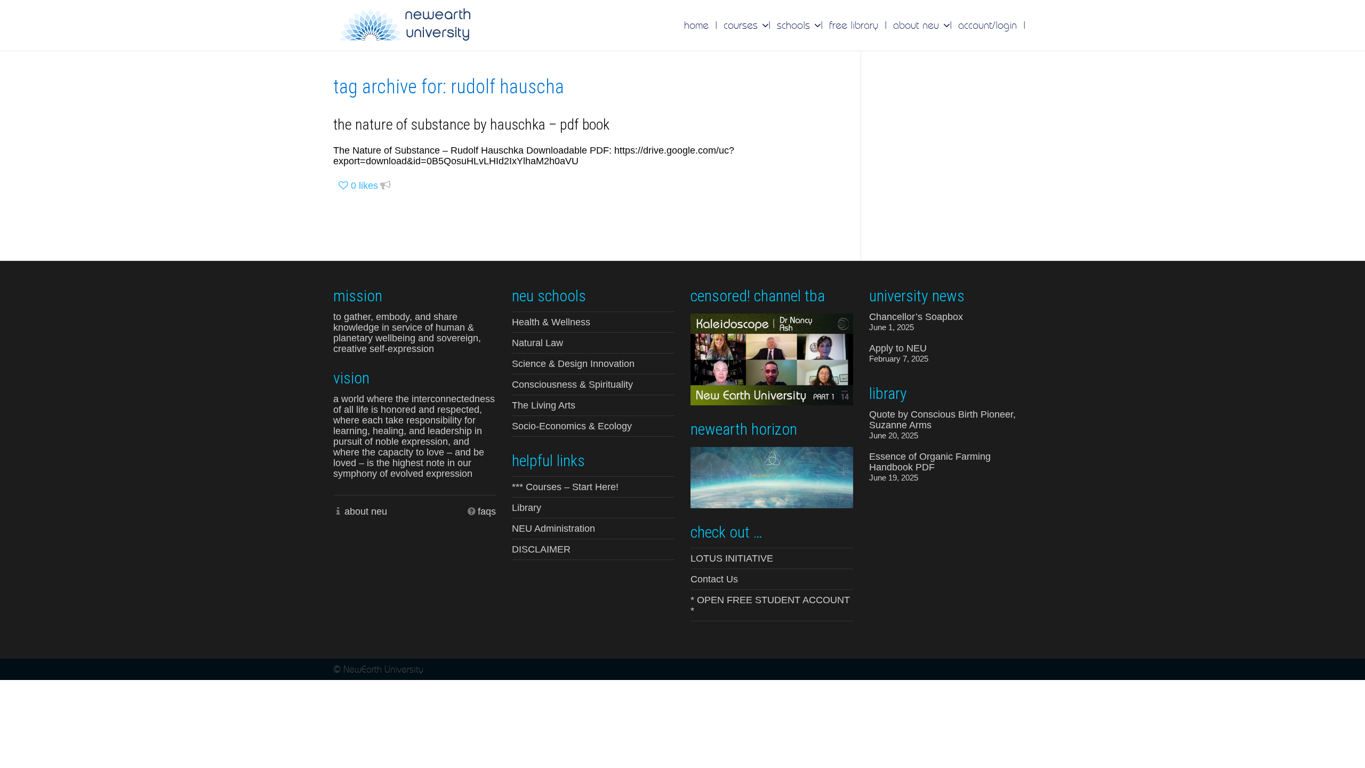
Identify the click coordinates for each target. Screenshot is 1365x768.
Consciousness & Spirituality (572, 384)
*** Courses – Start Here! (565, 487)
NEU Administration (553, 528)
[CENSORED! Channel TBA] (771, 358)
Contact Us (714, 579)
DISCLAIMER (541, 549)
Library (526, 507)
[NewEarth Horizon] (771, 476)
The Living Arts (543, 405)
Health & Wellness (551, 322)
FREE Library (853, 25)
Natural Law (537, 343)
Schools (795, 25)
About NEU (917, 25)
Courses (742, 25)
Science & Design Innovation (573, 363)
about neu (365, 511)
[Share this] (385, 185)
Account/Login (987, 25)
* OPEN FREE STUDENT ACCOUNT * (770, 605)
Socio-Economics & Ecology (572, 426)
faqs (487, 511)
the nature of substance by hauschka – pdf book (471, 124)
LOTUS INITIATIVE (731, 558)
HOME (696, 25)
